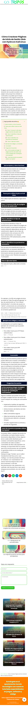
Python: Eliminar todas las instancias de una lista (7, 482)
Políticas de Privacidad (16, 697)
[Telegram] (16, 475)
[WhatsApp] (13, 475)
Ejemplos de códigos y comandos (13, 144)
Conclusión (8, 146)
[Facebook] (2, 475)
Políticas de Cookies (13, 699)
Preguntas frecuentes (11, 148)
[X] (6, 475)
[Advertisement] (14, 19)
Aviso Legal (5, 697)
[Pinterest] (9, 475)
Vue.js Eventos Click (21, 482)
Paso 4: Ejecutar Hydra (13, 141)
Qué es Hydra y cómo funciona (13, 124)
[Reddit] (20, 475)
